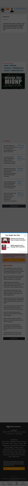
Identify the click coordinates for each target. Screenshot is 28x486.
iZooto (25, 251)
